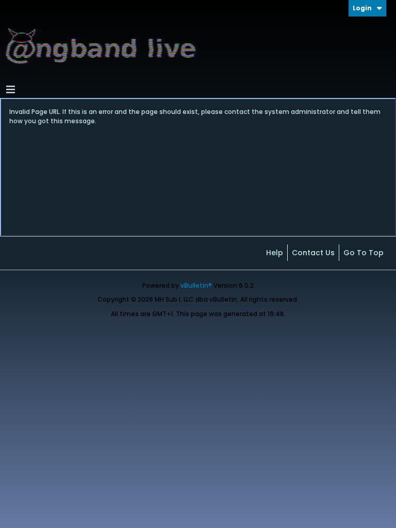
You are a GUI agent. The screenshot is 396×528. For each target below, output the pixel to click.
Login (362, 8)
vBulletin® (196, 285)
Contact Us (313, 253)
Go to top (363, 253)
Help (274, 253)
